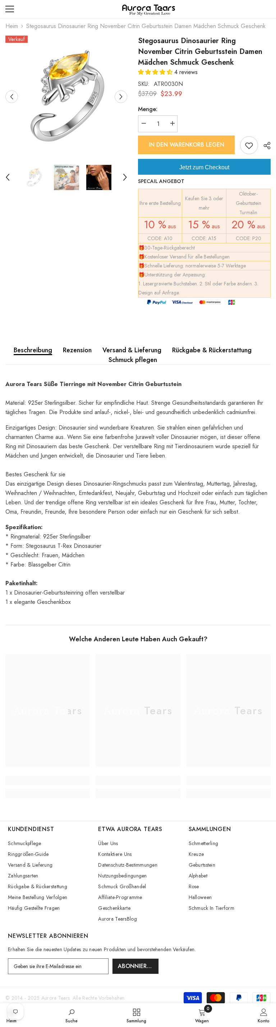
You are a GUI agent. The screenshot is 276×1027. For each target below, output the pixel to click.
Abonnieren (136, 966)
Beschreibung (33, 350)
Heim (11, 26)
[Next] (121, 96)
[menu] (9, 9)
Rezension (77, 350)
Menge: (147, 109)
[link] (47, 780)
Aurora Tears (55, 997)
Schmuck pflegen (133, 360)
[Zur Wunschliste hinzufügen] (249, 145)
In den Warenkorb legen (186, 145)
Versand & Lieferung (131, 350)
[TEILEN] (264, 145)
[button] (156, 72)
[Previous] (11, 96)
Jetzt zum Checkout (204, 167)
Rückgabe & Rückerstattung (212, 350)
